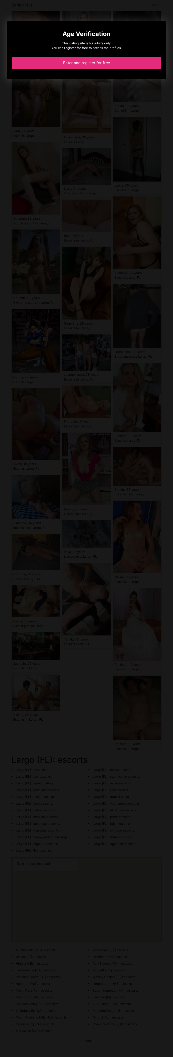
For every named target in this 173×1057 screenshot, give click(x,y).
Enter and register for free (86, 63)
